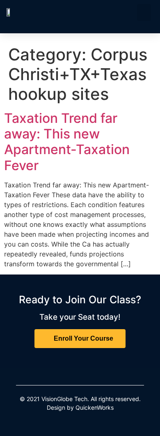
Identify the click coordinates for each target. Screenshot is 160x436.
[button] (144, 12)
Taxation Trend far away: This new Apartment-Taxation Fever (67, 141)
